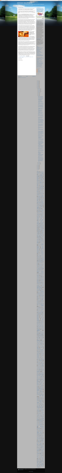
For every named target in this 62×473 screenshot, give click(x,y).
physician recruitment (39, 383)
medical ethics (41, 341)
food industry (40, 265)
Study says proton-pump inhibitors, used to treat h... (40, 122)
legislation (38, 329)
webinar (38, 461)
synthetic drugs (39, 436)
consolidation (38, 221)
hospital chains (38, 304)
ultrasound (43, 448)
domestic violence (39, 237)
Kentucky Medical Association (40, 326)
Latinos (40, 328)
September (39, 91)
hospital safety (42, 304)
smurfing (37, 421)
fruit (43, 269)
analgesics (40, 180)
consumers (41, 221)
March (38, 162)
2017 (38, 87)
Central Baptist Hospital (39, 203)
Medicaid (38, 340)
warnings (38, 460)
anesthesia (43, 180)
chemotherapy (42, 204)
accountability (38, 172)
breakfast (38, 193)
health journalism (39, 288)
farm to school (42, 257)
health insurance (39, 287)
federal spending (40, 261)
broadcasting (42, 195)
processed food (19, 57)
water (40, 460)
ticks (37, 443)
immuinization (38, 311)
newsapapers (38, 356)
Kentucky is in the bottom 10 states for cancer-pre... (41, 124)
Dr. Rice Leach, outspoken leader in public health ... (40, 159)
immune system (41, 311)
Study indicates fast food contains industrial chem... (41, 119)
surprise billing (42, 435)
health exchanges (41, 286)
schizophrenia (38, 409)
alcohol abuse (41, 178)
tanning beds (38, 438)
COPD (38, 224)
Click (38, 213)
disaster (43, 233)
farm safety (39, 257)
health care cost (41, 281)
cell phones (40, 201)
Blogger (32, 471)
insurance (38, 318)
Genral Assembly (39, 273)
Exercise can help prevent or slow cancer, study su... (41, 145)
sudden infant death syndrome (40, 433)
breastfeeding (38, 194)
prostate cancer (38, 393)
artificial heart (41, 183)
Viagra (40, 457)
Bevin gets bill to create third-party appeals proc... (41, 157)
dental (40, 229)
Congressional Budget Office (40, 220)
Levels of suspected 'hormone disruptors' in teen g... (40, 101)
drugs (37, 242)
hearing (37, 296)
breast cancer (41, 193)
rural (41, 404)
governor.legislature (42, 275)
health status (39, 292)
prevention (41, 391)
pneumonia (38, 385)
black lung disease (39, 190)
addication (40, 173)
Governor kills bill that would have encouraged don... (41, 120)
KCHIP (39, 323)
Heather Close (38, 71)
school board (41, 409)
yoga (40, 466)
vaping (41, 455)
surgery (39, 435)
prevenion (37, 391)
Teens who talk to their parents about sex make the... (40, 126)
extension (38, 255)
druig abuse (39, 243)
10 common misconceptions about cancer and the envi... (41, 151)
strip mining (42, 430)
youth (37, 467)
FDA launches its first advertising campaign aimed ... (40, 112)
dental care (42, 229)
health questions (42, 290)
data (37, 228)
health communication (42, 284)
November (39, 89)
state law (43, 428)
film (39, 262)
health (38, 279)
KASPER (37, 323)
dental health (39, 230)
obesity (43, 361)
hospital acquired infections (40, 303)
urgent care (39, 451)
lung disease (40, 335)
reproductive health (41, 400)
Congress (43, 219)
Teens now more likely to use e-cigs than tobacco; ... (40, 116)
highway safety (39, 300)
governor (38, 275)
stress (39, 430)
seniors (43, 412)
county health (42, 225)
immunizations (40, 312)
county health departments (40, 226)
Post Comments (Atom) (23, 77)
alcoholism (38, 179)
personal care (41, 377)
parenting (38, 373)
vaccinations (38, 453)
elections (38, 246)
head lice (42, 278)
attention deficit (41, 185)
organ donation (38, 366)
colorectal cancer (39, 215)
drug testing (41, 241)
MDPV (38, 339)
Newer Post (19, 76)
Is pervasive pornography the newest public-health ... (40, 139)
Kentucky (42, 323)
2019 (38, 85)
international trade (42, 320)
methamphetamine (39, 348)
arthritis (38, 183)
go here (40, 44)
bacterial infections (42, 187)
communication (41, 216)
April (38, 95)
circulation (42, 212)
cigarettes (39, 211)
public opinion (40, 397)
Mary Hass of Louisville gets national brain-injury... (41, 132)
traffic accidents (42, 445)
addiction (43, 173)
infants (40, 314)
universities (38, 449)
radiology (37, 398)
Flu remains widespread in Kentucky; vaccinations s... (40, 147)
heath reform (41, 297)
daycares (39, 228)
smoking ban (38, 419)
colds (41, 214)
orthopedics (42, 366)
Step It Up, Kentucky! (39, 66)
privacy (37, 392)
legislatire (42, 329)
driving (40, 238)
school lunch (38, 410)
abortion (38, 171)
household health (42, 306)
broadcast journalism (39, 195)
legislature (38, 330)
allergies (41, 179)
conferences (38, 219)
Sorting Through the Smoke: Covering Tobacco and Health (40, 62)
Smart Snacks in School (42, 417)
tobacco (41, 443)
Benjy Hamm (38, 70)
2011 (38, 168)
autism (39, 186)
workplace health (40, 465)
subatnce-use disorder (41, 431)
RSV (39, 404)
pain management (39, 370)
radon (39, 398)
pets (42, 378)
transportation (42, 446)
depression (39, 231)
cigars (42, 211)
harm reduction (39, 278)
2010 (38, 169)
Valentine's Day (38, 455)
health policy (38, 290)
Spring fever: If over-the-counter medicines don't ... (40, 129)
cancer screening (39, 198)
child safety (38, 206)
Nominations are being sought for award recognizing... (40, 144)
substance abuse (39, 432)
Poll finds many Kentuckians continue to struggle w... (41, 131)
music (43, 352)
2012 (38, 167)
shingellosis (38, 415)
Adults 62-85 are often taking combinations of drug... (40, 161)
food (37, 264)
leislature (38, 331)
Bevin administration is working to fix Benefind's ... (40, 149)
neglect (42, 354)
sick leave (42, 415)
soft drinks (42, 422)
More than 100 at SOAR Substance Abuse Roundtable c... (40, 99)
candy (42, 198)
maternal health (38, 338)
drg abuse (43, 237)
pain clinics (42, 369)
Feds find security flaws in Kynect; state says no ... (40, 141)
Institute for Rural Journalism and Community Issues (40, 58)
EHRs (38, 245)
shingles (40, 415)
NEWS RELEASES (39, 51)
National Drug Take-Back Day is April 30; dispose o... (40, 106)
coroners (40, 224)
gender (42, 270)
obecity (40, 361)
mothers (41, 351)
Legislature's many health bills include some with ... (40, 154)
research (23, 57)
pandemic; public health (41, 372)
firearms (41, 262)
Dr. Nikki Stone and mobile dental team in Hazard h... (41, 142)
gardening (38, 270)
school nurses (42, 410)
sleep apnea (38, 417)
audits (37, 186)
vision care (39, 459)
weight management (39, 462)
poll (37, 386)
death (42, 228)
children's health (39, 208)
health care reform (40, 283)
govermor (38, 274)
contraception (42, 223)
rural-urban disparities (39, 407)
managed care (40, 337)
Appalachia (41, 182)
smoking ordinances (40, 420)
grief (42, 276)
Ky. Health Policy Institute (39, 65)
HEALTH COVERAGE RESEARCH (39, 49)
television (39, 441)
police (42, 385)
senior (40, 412)
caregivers (42, 200)
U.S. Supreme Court (39, 448)
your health (42, 466)
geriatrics (42, 273)
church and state (42, 210)
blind (42, 190)
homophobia (43, 302)
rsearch (37, 404)
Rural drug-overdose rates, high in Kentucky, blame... (41, 135)
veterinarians (38, 457)
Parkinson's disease (42, 373)
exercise (43, 254)
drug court (41, 239)
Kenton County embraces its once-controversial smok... (41, 134)
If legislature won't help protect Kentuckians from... (40, 118)
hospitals (42, 305)
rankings (42, 398)
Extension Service (42, 255)
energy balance (42, 250)
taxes (41, 438)
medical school (39, 343)
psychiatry (38, 394)
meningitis (38, 346)
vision (43, 458)
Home (27, 76)
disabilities (40, 233)
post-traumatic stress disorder (40, 387)
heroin (41, 299)
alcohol (37, 178)
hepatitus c (39, 299)
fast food (43, 258)
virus (38, 458)
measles (40, 339)
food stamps (39, 267)
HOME (37, 46)
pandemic (38, 371)
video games (42, 457)
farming (40, 258)
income (41, 313)
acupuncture (38, 173)
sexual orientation (39, 414)
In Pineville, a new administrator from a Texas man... (40, 137)
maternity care (42, 338)
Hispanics (42, 300)
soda (39, 422)
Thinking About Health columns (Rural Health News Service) (40, 55)
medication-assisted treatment (40, 344)
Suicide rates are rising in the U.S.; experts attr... (40, 96)
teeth (43, 440)
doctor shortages (42, 236)
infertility (42, 316)
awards (42, 186)
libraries (41, 331)
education (42, 244)
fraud (41, 269)
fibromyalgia (38, 262)
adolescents (42, 174)
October (39, 90)
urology (41, 451)
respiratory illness (39, 402)
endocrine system (38, 250)
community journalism (39, 218)
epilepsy (39, 253)
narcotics (38, 353)
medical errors (38, 341)
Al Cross (38, 69)
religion (37, 400)
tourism (39, 445)
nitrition (40, 357)
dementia (38, 229)
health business (41, 279)
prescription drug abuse (39, 389)
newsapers (42, 356)
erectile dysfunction (42, 253)
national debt (42, 353)
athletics (37, 185)
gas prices (40, 270)
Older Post (33, 76)
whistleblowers (40, 463)
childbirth (41, 206)
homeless (38, 302)
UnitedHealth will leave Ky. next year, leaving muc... (40, 97)
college (43, 214)
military (38, 349)
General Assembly (40, 271)
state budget (40, 424)
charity (37, 204)
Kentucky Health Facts (39, 60)
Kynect (43, 327)
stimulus (37, 430)
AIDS (41, 177)
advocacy (38, 175)
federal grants (39, 260)
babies (37, 187)
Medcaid (42, 339)
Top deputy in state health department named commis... (40, 108)
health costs (39, 285)
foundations (38, 269)
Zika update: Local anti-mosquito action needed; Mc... (40, 103)
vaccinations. (42, 453)
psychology (41, 394)
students (37, 431)
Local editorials (38, 53)
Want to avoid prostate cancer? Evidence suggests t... (40, 110)
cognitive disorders (38, 214)
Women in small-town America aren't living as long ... (40, 114)
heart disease (42, 296)
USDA (43, 451)
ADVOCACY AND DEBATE (39, 48)
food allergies (40, 264)
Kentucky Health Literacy (40, 325)
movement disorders (40, 352)
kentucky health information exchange (40, 324)
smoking (41, 418)
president (38, 390)
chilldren (43, 208)
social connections (40, 421)
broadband (42, 194)
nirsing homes (38, 357)
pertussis (40, 378)
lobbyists (41, 333)
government (42, 274)
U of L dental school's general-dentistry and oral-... (40, 156)
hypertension (42, 309)
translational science (38, 446)
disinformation (38, 234)
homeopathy (40, 302)
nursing (39, 359)
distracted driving (41, 234)
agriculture (38, 177)
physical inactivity (39, 382)
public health (41, 395)
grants (40, 276)
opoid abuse (39, 365)
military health (41, 349)
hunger (42, 308)
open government (41, 363)
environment (38, 251)
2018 (38, 86)
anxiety (37, 182)
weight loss (42, 461)
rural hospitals (38, 405)
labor (38, 328)
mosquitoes (38, 351)
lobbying (38, 333)
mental (40, 346)
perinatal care (38, 377)
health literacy (40, 289)
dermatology (43, 231)
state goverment (41, 425)
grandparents (38, 276)
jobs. (37, 321)
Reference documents (39, 54)
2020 (38, 84)
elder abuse (42, 245)
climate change (41, 213)
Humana (40, 308)
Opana (37, 363)
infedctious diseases (38, 316)
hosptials (39, 306)
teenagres (38, 440)
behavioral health (40, 188)
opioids (43, 364)
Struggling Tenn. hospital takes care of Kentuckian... (40, 153)
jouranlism (42, 321)
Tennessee (42, 441)
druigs (41, 243)
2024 (38, 81)
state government (40, 426)
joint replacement (39, 321)
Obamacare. (38, 361)
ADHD (38, 174)
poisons (40, 385)
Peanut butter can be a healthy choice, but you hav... (40, 127)
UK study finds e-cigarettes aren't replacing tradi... (40, 105)
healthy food (41, 295)
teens (40, 440)
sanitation (42, 408)
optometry (43, 365)
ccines (37, 201)
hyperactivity (39, 309)
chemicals (39, 204)
